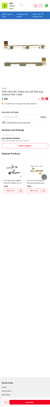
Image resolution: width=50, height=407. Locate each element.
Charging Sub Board (22, 15)
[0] (41, 5)
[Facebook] (46, 98)
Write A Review (25, 146)
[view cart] (41, 5)
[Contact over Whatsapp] (46, 5)
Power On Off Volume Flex (38, 15)
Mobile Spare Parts (7, 15)
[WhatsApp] (42, 98)
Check (43, 117)
